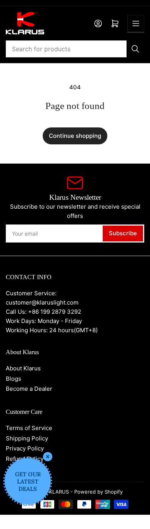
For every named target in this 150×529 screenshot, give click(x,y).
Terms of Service (29, 428)
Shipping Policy (27, 438)
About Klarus (23, 368)
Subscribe (123, 233)
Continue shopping (75, 135)
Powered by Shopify (98, 492)
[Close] (47, 456)
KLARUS (59, 492)
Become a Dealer (29, 388)
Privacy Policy (25, 448)
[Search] (135, 49)
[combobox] (75, 48)
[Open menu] (135, 23)
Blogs (13, 378)
